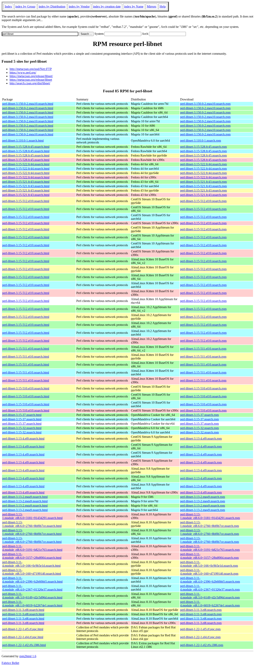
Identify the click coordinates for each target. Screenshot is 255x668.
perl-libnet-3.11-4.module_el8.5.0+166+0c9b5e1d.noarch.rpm (209, 563)
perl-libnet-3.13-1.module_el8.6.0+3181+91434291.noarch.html (32, 516)
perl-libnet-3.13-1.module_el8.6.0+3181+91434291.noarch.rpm (210, 516)
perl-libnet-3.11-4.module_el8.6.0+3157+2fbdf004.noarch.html (31, 555)
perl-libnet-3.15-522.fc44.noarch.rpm (203, 164)
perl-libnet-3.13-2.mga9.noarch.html (25, 497)
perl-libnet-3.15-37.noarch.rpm (199, 415)
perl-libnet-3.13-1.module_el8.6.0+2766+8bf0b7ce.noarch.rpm (209, 524)
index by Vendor (79, 6)
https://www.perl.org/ (23, 72)
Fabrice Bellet (10, 663)
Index (8, 6)
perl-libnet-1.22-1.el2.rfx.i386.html (24, 645)
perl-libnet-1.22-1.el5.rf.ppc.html (22, 629)
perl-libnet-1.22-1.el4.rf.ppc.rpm (200, 637)
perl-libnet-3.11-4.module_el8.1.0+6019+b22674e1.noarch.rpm (210, 603)
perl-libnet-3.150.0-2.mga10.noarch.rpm (205, 103)
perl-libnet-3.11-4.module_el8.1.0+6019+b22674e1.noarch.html (32, 603)
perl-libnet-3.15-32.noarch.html (21, 428)
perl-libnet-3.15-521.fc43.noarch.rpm (203, 181)
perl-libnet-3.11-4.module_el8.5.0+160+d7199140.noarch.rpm (209, 571)
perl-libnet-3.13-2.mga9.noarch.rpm (202, 497)
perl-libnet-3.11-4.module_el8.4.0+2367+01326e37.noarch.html (32, 587)
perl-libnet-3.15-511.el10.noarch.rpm (203, 348)
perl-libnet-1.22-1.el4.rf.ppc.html (22, 637)
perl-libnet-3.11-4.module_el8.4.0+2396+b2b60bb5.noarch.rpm (210, 579)
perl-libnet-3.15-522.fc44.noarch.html (25, 164)
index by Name (133, 6)
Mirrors (151, 6)
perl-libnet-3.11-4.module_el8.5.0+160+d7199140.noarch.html (31, 571)
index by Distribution (52, 6)
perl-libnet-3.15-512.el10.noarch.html (25, 201)
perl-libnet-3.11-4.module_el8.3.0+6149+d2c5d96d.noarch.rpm (210, 595)
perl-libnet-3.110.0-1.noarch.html (23, 140)
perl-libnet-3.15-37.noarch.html (21, 415)
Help (163, 6)
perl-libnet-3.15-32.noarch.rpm (199, 428)
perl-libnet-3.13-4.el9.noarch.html (23, 438)
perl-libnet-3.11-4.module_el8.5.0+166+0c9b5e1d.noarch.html (31, 563)
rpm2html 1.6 (27, 656)
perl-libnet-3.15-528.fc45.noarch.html (25, 146)
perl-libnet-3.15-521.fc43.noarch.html (25, 181)
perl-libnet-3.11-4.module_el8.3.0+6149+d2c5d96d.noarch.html (32, 595)
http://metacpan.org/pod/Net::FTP (31, 69)
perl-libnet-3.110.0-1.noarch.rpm (200, 140)
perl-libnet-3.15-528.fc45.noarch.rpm (203, 146)
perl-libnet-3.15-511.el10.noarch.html (25, 348)
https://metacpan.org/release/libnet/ (31, 76)
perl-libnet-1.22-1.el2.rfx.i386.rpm (201, 645)
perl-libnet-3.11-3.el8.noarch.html (23, 610)
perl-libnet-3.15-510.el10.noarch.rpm (203, 388)
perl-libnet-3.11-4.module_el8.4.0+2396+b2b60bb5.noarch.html (32, 579)
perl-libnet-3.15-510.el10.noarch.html (25, 388)
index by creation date (107, 6)
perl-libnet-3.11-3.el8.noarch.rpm (201, 610)
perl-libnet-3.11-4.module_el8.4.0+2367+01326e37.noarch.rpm (210, 587)
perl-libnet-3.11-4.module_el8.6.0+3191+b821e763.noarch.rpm (210, 547)
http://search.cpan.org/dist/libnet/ (30, 83)
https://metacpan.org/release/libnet (31, 79)
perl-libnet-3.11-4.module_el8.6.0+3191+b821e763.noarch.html (32, 547)
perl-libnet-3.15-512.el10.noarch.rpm (203, 201)
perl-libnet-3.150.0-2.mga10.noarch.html (27, 103)
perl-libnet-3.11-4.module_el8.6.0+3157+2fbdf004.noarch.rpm (209, 555)
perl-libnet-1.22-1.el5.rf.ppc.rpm (200, 629)
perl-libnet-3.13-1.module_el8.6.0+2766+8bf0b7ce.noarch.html (32, 524)
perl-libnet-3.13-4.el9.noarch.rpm (201, 438)
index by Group (25, 6)
